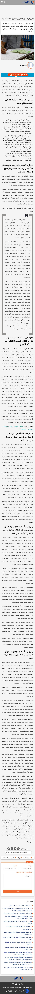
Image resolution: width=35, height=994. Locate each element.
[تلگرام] (18, 849)
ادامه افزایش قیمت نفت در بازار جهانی (20, 906)
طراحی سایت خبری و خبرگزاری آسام (15, 991)
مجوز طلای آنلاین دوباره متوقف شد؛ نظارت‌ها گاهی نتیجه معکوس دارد (18, 917)
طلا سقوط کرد (27, 929)
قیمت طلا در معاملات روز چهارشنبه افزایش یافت (17, 913)
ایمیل (15, 866)
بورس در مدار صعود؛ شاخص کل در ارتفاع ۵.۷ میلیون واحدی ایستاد (18, 968)
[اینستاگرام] (13, 984)
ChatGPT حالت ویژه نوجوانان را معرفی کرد (19, 926)
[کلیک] (28, 2)
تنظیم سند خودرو (8, 858)
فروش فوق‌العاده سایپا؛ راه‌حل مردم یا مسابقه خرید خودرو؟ (18, 948)
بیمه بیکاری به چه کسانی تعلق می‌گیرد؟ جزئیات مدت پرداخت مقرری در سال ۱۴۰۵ (18, 963)
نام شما (30, 866)
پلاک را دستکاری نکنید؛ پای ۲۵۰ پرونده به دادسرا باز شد (18, 922)
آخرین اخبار (30, 901)
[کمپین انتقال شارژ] (17, 75)
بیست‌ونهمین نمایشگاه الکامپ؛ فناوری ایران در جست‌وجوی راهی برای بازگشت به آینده (18, 958)
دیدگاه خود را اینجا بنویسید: (24, 872)
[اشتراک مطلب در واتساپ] (8, 848)
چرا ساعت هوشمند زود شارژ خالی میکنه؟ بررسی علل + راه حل (18, 933)
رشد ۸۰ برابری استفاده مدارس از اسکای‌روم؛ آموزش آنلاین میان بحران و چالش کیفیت (17, 909)
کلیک (8, 987)
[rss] (22, 984)
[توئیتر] (15, 849)
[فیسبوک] (12, 849)
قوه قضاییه (27, 858)
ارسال (17, 891)
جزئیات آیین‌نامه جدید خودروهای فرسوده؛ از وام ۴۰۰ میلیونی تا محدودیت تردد (18, 953)
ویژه (18, 858)
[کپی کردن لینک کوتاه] (17, 852)
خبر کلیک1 (23, 65)
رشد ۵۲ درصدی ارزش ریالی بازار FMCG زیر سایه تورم (17, 938)
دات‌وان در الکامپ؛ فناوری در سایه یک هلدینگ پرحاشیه (18, 943)
